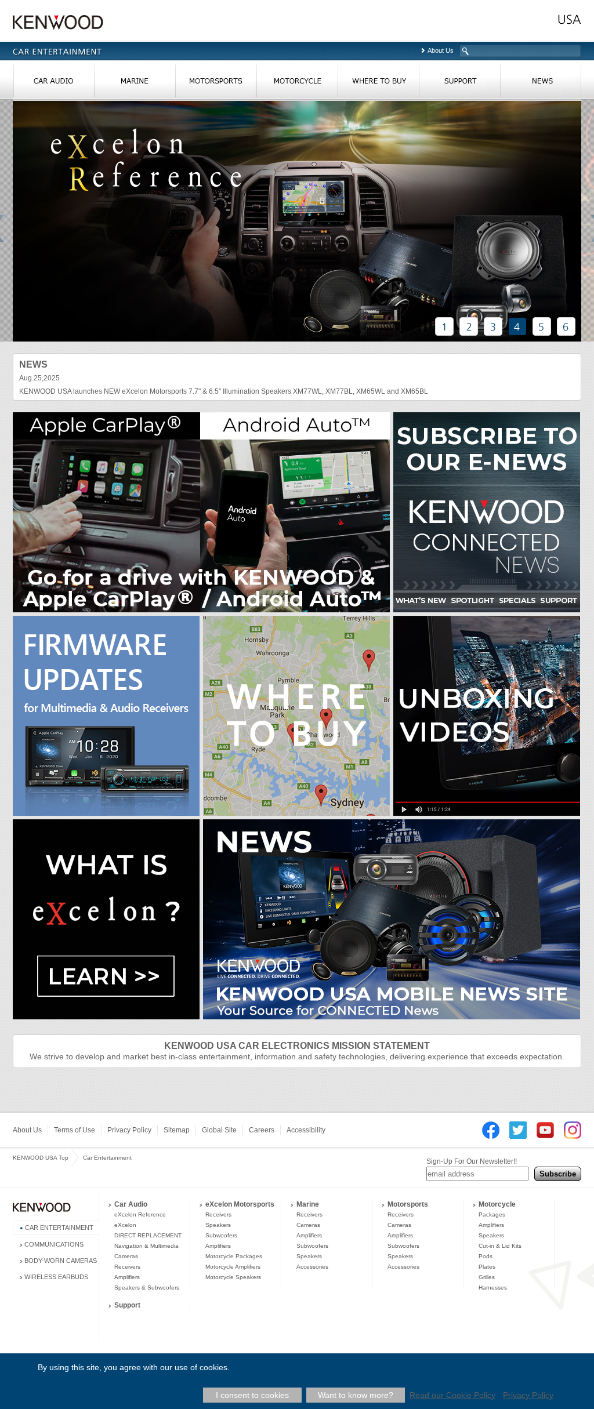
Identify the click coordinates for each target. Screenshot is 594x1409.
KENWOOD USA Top (40, 1157)
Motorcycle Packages (233, 1256)
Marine (307, 1204)
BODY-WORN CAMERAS (60, 1260)
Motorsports (407, 1204)
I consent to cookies (252, 1395)
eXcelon (125, 1225)
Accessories (312, 1266)
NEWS (540, 83)
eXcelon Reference (140, 1214)
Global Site (219, 1130)
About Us (441, 50)
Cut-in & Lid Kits (500, 1246)
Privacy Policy (129, 1130)
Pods (485, 1256)
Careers (261, 1130)
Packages (492, 1214)
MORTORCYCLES (297, 83)
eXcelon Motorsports (239, 1204)
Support (127, 1305)
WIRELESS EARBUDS (56, 1276)
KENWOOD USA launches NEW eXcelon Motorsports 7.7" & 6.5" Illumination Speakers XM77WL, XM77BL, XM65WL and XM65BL (223, 391)
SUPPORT (459, 83)
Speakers (218, 1225)
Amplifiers (127, 1277)
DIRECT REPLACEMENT (148, 1235)
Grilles (487, 1277)
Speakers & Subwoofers (146, 1287)
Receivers (127, 1266)
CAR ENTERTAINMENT (59, 1227)
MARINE (134, 83)
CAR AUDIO (53, 83)
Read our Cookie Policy (452, 1395)
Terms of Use (74, 1130)
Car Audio (130, 1204)
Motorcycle (497, 1204)
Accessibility (306, 1130)
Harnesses (493, 1287)
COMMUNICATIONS (54, 1244)
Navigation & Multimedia (146, 1246)
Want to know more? (355, 1395)
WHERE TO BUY (378, 83)
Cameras (126, 1256)
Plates (487, 1266)
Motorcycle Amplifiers (232, 1266)
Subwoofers (221, 1235)
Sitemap (177, 1130)
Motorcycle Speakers (233, 1277)
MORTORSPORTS (215, 83)
